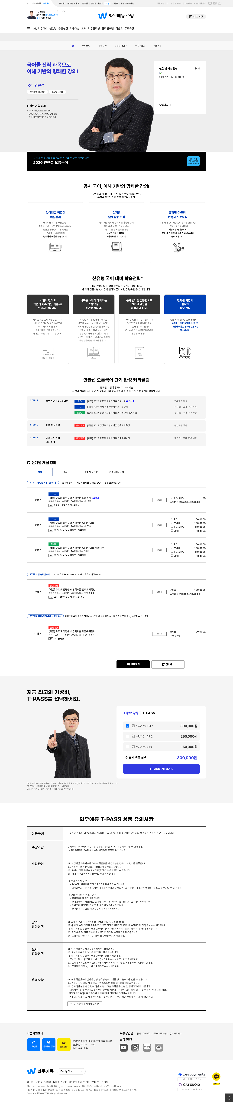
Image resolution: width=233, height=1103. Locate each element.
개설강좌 (102, 45)
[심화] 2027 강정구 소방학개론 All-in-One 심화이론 (112, 412)
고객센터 (104, 1082)
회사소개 (30, 1082)
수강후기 (157, 45)
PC (175, 519)
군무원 (85, 3)
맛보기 (159, 500)
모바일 (177, 523)
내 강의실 (196, 17)
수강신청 (63, 28)
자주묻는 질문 (49, 1044)
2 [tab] (199, 68)
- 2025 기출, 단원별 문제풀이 (39, 110)
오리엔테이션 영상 (37, 92)
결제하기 (133, 664)
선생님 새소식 (120, 45)
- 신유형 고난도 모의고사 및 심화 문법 (42, 114)
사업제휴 (55, 1082)
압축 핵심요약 (90, 472)
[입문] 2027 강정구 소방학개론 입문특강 (111, 401)
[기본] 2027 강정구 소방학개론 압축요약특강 (108, 425)
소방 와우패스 (40, 28)
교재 (83, 28)
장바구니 (178, 3)
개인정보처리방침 (93, 1082)
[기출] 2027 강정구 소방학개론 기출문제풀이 (108, 438)
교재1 (176, 530)
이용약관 (64, 1082)
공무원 (62, 3)
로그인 (169, 3)
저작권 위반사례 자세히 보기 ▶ (84, 1003)
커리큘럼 (86, 45)
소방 (107, 3)
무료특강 (129, 28)
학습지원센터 (200, 3)
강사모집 (38, 1082)
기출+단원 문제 (116, 472)
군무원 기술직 (97, 3)
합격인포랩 (108, 28)
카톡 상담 (64, 1047)
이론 (65, 472)
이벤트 (119, 28)
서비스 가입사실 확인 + (192, 1079)
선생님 (53, 28)
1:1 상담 (34, 1044)
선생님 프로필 (57, 92)
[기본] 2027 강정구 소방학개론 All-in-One (107, 407)
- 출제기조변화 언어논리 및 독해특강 (41, 117)
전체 (40, 472)
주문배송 (188, 3)
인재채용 (47, 1082)
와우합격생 (94, 28)
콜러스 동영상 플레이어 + (192, 1089)
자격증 (115, 3)
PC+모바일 (179, 498)
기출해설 (74, 28)
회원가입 (161, 3)
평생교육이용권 (127, 3)
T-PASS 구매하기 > (161, 769)
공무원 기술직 (73, 3)
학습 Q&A (140, 45)
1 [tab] (195, 68)
